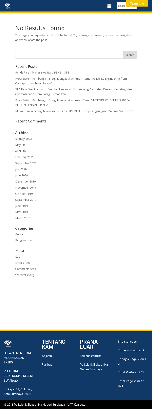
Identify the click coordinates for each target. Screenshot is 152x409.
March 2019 (22, 218)
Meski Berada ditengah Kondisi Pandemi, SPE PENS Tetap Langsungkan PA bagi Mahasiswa (74, 111)
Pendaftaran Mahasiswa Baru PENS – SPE (42, 72)
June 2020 (21, 175)
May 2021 (21, 145)
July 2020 (21, 169)
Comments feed (25, 269)
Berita (19, 234)
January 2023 (23, 138)
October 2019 (24, 194)
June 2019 (21, 206)
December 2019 (25, 181)
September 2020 (25, 163)
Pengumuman (24, 240)
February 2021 (24, 157)
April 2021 (21, 151)
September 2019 (25, 200)
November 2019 (25, 187)
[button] (109, 6)
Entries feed (22, 263)
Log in (19, 256)
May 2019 (21, 212)
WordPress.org (24, 275)
